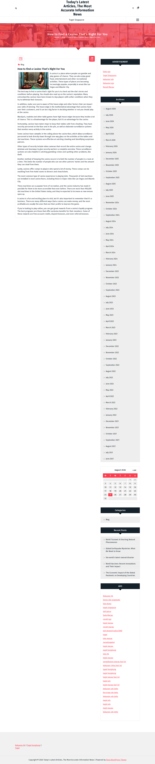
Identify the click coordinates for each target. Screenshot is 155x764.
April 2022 (110, 396)
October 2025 (111, 171)
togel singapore (109, 608)
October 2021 (111, 434)
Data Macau (108, 615)
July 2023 (109, 302)
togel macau (108, 708)
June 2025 (110, 196)
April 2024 (110, 246)
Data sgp (106, 72)
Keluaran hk (108, 596)
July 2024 (109, 227)
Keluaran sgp (108, 83)
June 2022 (110, 384)
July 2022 (109, 377)
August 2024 (111, 221)
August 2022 (111, 371)
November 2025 (112, 165)
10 (105, 487)
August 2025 (111, 184)
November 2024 (112, 202)
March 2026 (110, 140)
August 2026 (111, 109)
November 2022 (112, 352)
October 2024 (111, 209)
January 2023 (111, 340)
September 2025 (112, 177)
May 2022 (109, 390)
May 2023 (109, 315)
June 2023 (110, 309)
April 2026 (110, 134)
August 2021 (111, 446)
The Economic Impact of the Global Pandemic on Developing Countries (120, 574)
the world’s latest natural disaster (120, 557)
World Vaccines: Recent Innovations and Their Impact (121, 565)
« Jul (134, 470)
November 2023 (112, 277)
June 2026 (110, 121)
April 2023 (110, 321)
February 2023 (111, 334)
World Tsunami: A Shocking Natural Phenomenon (120, 540)
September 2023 (112, 290)
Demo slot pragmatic (111, 600)
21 (125, 491)
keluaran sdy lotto (110, 712)
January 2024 (111, 265)
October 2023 (111, 284)
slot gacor (107, 611)
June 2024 (110, 234)
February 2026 (112, 146)
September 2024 (112, 215)
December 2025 (112, 159)
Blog (63, 37)
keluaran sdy (108, 79)
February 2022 (111, 409)
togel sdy (107, 700)
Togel (17, 748)
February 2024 (112, 259)
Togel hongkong (33, 745)
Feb (91, 59)
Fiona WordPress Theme (116, 760)
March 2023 (110, 327)
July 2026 (109, 115)
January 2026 (111, 152)
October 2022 (111, 359)
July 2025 (109, 190)
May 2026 (109, 127)
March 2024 (110, 252)
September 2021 (112, 440)
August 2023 (111, 296)
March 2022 (110, 402)
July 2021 (109, 452)
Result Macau (108, 87)
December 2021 (112, 421)
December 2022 (112, 346)
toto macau (107, 638)
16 (135, 487)
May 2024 (109, 240)
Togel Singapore (76, 20)
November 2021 (112, 427)
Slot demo (107, 604)
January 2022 (111, 415)
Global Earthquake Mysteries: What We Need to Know (120, 549)
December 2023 (112, 271)
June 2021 (110, 459)
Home (57, 37)
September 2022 (112, 365)
